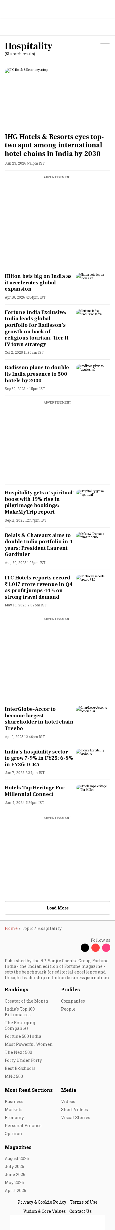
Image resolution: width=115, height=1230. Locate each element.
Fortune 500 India (23, 1036)
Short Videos (74, 1109)
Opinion (13, 1133)
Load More (57, 908)
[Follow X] (85, 948)
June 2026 (15, 1174)
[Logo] (18, 27)
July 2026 (14, 1166)
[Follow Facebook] (74, 948)
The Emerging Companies (20, 1025)
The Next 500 (18, 1052)
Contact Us (80, 1211)
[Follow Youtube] (95, 948)
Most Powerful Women (29, 1044)
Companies (73, 1001)
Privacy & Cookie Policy (41, 1202)
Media (68, 1090)
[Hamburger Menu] (106, 27)
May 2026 (14, 1182)
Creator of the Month (26, 1001)
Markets (13, 1109)
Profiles (70, 989)
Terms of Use (84, 1202)
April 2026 (15, 1190)
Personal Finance (23, 1125)
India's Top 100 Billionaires (20, 1011)
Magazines (18, 1147)
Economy (14, 1117)
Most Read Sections (29, 1090)
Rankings (16, 989)
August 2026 (17, 1158)
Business (14, 1101)
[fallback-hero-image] (57, 98)
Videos (68, 1101)
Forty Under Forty (23, 1060)
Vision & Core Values (44, 1211)
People (68, 1009)
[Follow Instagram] (106, 948)
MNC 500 (14, 1076)
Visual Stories (75, 1117)
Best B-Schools (20, 1068)
